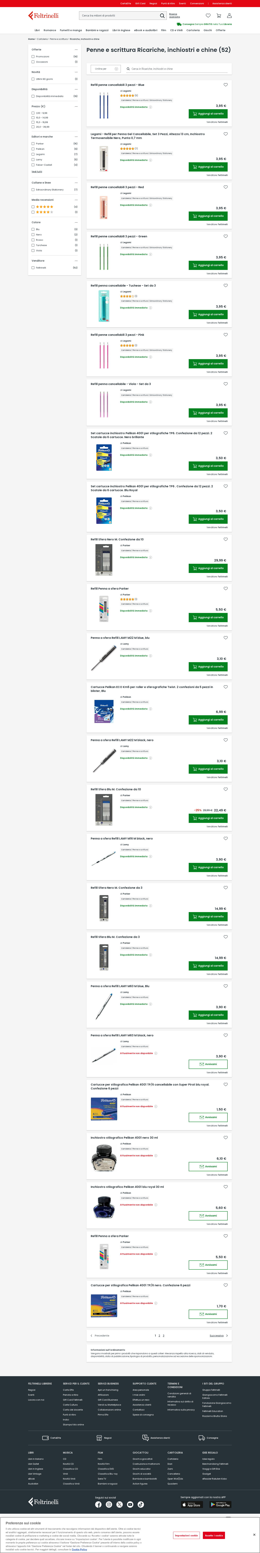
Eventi (182, 3)
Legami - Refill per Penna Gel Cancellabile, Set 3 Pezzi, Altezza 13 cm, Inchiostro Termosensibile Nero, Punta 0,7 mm (148, 136)
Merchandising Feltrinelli (215, 1463)
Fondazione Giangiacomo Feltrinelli (216, 1404)
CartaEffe (125, 3)
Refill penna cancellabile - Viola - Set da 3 (121, 384)
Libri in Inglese (35, 1468)
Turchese (41, 245)
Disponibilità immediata (49, 96)
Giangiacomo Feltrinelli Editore (214, 1396)
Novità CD (68, 1463)
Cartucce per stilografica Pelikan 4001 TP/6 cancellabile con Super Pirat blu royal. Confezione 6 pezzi (150, 1086)
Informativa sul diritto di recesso (180, 1403)
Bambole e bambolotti (145, 1478)
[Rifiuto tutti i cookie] (254, 1535)
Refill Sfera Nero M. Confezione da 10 (117, 539)
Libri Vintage (34, 1473)
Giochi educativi (142, 1468)
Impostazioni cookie (186, 1535)
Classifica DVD (106, 1468)
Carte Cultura (70, 1404)
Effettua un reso (141, 1399)
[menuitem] (37, 30)
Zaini (170, 1468)
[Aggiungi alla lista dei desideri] (225, 84)
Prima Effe (103, 1414)
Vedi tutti (37, 171)
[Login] (229, 15)
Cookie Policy (79, 1549)
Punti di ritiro (168, 3)
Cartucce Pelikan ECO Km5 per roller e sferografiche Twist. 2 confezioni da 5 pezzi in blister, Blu (152, 689)
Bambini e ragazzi (107, 1483)
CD (64, 1458)
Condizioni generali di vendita (179, 1395)
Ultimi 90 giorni (44, 79)
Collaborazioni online (109, 1409)
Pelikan (40, 149)
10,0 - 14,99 (42, 117)
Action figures (140, 1483)
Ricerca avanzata (174, 15)
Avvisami (211, 1064)
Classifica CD (70, 1468)
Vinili (65, 1473)
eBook (31, 1478)
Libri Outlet (33, 1463)
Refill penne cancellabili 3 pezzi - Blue (117, 85)
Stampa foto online (73, 1424)
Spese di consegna (143, 1414)
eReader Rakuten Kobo (214, 1478)
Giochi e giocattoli (142, 1458)
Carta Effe (68, 1389)
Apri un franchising (108, 1389)
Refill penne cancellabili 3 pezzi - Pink (117, 335)
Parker (40, 143)
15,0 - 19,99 (42, 122)
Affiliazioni (103, 1394)
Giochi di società (142, 1473)
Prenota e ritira (70, 1394)
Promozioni (42, 56)
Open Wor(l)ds (175, 1478)
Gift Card (140, 3)
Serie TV (102, 1478)
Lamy (39, 159)
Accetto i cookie (214, 1535)
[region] (130, 1535)
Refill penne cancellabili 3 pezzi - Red (117, 187)
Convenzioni (197, 3)
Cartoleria (172, 1458)
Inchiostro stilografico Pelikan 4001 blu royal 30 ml (127, 1187)
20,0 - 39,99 (42, 126)
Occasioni (42, 62)
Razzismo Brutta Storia (214, 1416)
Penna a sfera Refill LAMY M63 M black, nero (122, 1035)
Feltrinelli (41, 267)
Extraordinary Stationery (49, 189)
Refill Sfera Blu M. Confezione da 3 (115, 937)
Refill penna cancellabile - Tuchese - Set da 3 (123, 286)
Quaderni (172, 1483)
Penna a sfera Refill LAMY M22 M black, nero (122, 740)
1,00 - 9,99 (41, 113)
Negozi (153, 3)
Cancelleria (173, 1473)
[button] (162, 15)
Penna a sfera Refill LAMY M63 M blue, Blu (120, 986)
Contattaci (139, 1409)
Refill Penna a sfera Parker (110, 589)
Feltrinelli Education (212, 1411)
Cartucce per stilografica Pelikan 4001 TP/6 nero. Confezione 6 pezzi (140, 1285)
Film (100, 1458)
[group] (181, 24)
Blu (37, 229)
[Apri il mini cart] (219, 15)
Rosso (39, 240)
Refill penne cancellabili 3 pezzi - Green (119, 236)
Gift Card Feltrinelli (72, 1399)
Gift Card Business (108, 1399)
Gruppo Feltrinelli (211, 1389)
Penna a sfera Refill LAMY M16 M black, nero (122, 839)
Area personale (141, 1389)
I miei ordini (139, 1394)
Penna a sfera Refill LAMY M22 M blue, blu (120, 638)
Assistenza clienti (222, 3)
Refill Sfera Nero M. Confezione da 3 (116, 888)
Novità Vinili (69, 1478)
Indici (66, 1419)
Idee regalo (208, 1458)
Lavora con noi (36, 1399)
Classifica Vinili (71, 1483)
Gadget (206, 1473)
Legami (40, 154)
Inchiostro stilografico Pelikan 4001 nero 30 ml (124, 1138)
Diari (169, 1463)
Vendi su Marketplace (109, 1404)
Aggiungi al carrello (211, 113)
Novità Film (104, 1463)
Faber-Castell (44, 165)
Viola (39, 250)
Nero (39, 234)
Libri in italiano (36, 1458)
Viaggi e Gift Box (211, 1468)
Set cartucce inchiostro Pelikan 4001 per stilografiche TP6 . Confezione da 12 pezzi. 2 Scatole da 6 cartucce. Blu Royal (152, 488)
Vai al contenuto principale (43, 3)
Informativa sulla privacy (181, 1409)
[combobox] (123, 15)
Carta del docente (73, 1409)
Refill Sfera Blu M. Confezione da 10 (116, 789)
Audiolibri (33, 1483)
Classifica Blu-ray (108, 1473)
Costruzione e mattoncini (146, 1463)
